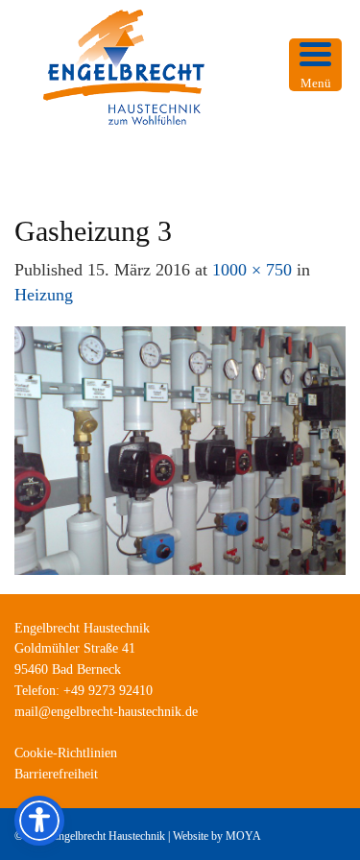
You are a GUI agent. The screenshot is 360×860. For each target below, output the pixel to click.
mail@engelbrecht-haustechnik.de (106, 712)
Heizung (43, 294)
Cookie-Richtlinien (65, 753)
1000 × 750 (252, 269)
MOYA (243, 836)
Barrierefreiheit (56, 774)
